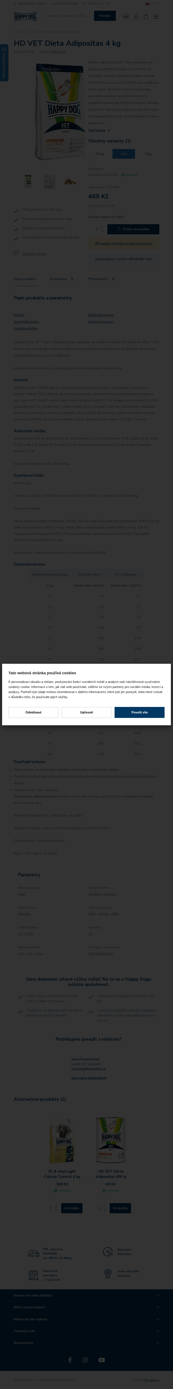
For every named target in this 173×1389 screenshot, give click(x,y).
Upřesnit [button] (86, 712)
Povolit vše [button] (139, 712)
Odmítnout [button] (33, 712)
